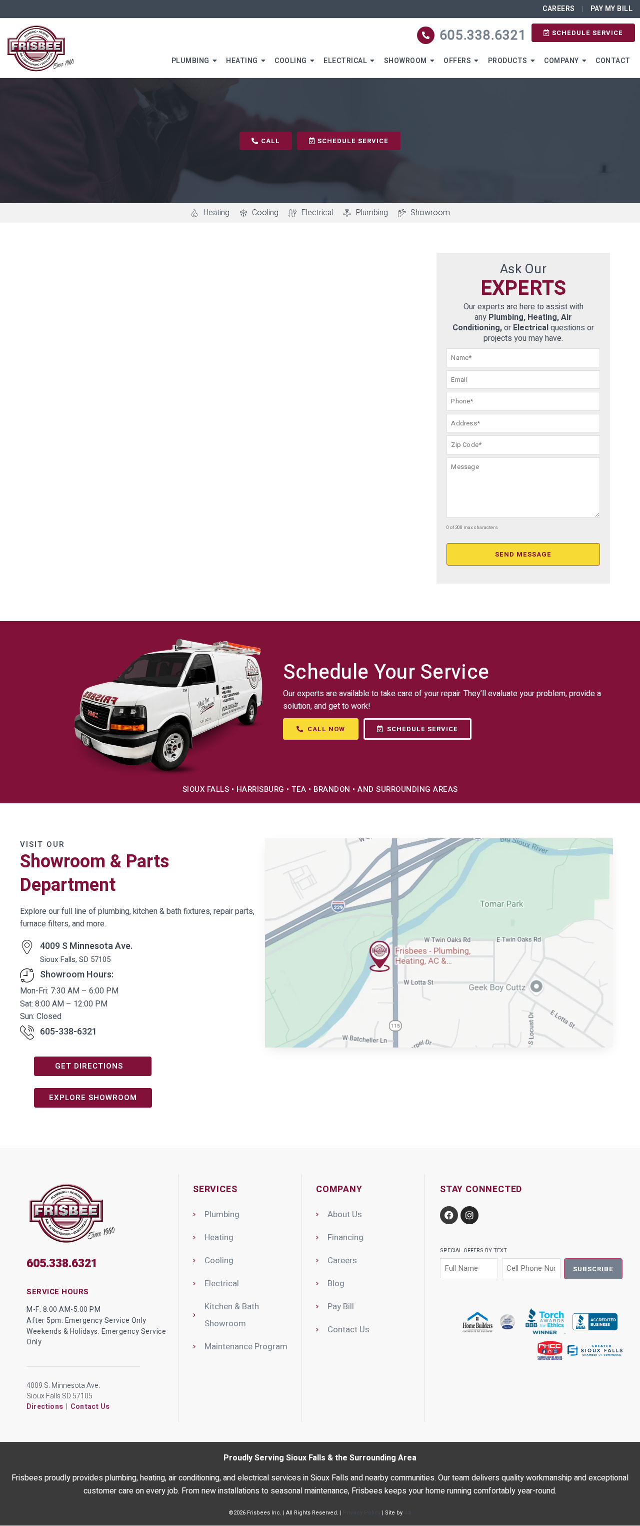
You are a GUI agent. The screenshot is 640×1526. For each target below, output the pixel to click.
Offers (457, 61)
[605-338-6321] (27, 1033)
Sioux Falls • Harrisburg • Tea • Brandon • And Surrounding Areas (320, 789)
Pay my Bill (611, 9)
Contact (613, 61)
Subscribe (593, 1269)
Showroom (405, 61)
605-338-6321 (68, 1032)
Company (561, 61)
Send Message (523, 554)
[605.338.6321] (425, 35)
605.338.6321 (483, 35)
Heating (242, 61)
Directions (44, 1406)
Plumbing (191, 61)
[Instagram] (469, 1215)
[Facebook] (449, 1215)
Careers (558, 9)
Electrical (345, 61)
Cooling (290, 61)
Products (508, 61)
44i (408, 1512)
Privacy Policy (361, 1512)
